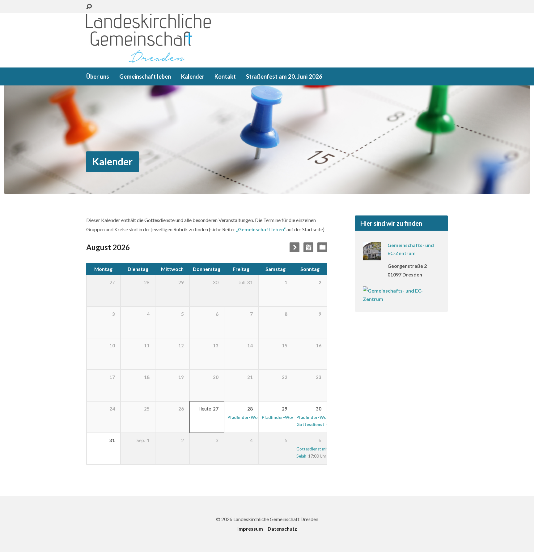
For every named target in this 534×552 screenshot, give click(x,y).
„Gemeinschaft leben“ (261, 229)
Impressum (250, 529)
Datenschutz (282, 529)
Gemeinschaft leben (145, 76)
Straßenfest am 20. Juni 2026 (284, 76)
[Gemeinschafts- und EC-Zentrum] (372, 256)
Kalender (192, 76)
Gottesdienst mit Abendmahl (326, 424)
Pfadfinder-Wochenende (252, 417)
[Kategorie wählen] (322, 247)
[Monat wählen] (308, 247)
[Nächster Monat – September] (294, 247)
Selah (301, 456)
